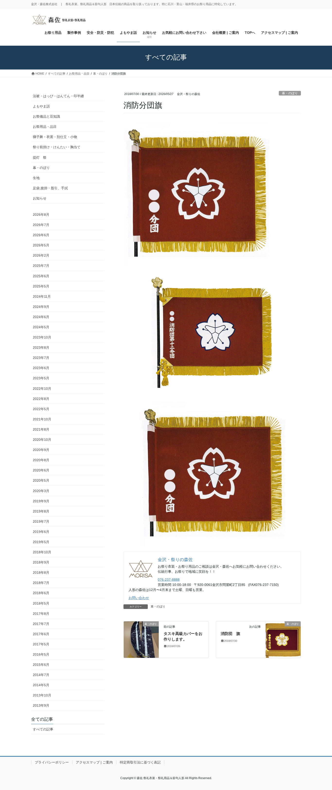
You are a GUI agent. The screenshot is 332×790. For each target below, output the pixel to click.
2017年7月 (41, 624)
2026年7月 (41, 225)
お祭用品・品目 (45, 127)
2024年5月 (41, 327)
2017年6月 (41, 634)
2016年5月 (41, 654)
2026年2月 (41, 255)
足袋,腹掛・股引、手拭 (50, 188)
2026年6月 (41, 235)
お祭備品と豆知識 (46, 116)
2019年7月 (41, 521)
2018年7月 (41, 583)
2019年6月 (41, 532)
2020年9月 (41, 450)
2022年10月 (42, 389)
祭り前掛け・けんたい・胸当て (56, 147)
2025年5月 (41, 286)
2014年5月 (41, 685)
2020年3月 (41, 491)
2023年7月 (41, 358)
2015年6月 (41, 665)
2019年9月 (41, 501)
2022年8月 (41, 399)
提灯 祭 (41, 157)
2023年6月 (41, 368)
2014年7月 (41, 675)
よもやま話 (41, 106)
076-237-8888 (169, 580)
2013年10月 (42, 695)
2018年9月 (41, 562)
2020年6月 (41, 470)
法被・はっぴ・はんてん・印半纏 (58, 96)
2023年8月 (41, 347)
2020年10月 (42, 440)
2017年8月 (41, 614)
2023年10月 (42, 337)
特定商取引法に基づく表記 (140, 762)
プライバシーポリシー (52, 762)
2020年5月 (41, 480)
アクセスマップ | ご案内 (94, 762)
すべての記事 (43, 729)
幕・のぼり (290, 93)
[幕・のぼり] (141, 639)
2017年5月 (41, 644)
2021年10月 (42, 419)
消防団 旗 (230, 634)
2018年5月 (41, 603)
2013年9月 (41, 705)
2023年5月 (41, 378)
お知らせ (39, 198)
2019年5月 (41, 542)
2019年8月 (41, 511)
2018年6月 (41, 593)
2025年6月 (41, 276)
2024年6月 (41, 317)
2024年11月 (42, 296)
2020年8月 (41, 460)
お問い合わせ (139, 598)
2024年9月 (41, 307)
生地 (36, 178)
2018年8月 (41, 572)
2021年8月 (41, 429)
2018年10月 (42, 552)
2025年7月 (41, 266)
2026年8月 (41, 215)
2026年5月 (41, 245)
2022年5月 (41, 409)
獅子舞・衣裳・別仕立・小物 (55, 137)
